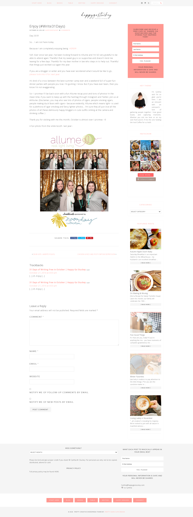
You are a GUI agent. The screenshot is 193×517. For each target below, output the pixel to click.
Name (33, 351)
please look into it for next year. (44, 74)
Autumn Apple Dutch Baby (141, 251)
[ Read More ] (146, 262)
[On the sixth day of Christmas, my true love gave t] (156, 156)
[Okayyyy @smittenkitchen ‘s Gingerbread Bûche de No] (146, 166)
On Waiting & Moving (139, 293)
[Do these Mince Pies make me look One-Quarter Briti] (156, 166)
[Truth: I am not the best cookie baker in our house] (135, 145)
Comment (36, 317)
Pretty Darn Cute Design (115, 512)
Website (34, 376)
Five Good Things (137, 335)
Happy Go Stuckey (96, 15)
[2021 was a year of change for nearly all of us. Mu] (146, 156)
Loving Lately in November (141, 418)
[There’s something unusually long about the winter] (146, 145)
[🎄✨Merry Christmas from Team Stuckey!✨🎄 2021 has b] (135, 166)
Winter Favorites (137, 376)
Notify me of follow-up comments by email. (59, 392)
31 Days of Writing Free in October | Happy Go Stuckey (57, 269)
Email (34, 364)
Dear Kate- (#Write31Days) (44, 254)
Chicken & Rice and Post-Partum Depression (96, 254)
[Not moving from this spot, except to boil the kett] (156, 145)
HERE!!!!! (73, 48)
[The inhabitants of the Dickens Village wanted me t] (135, 156)
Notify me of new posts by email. (51, 402)
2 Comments (65, 30)
